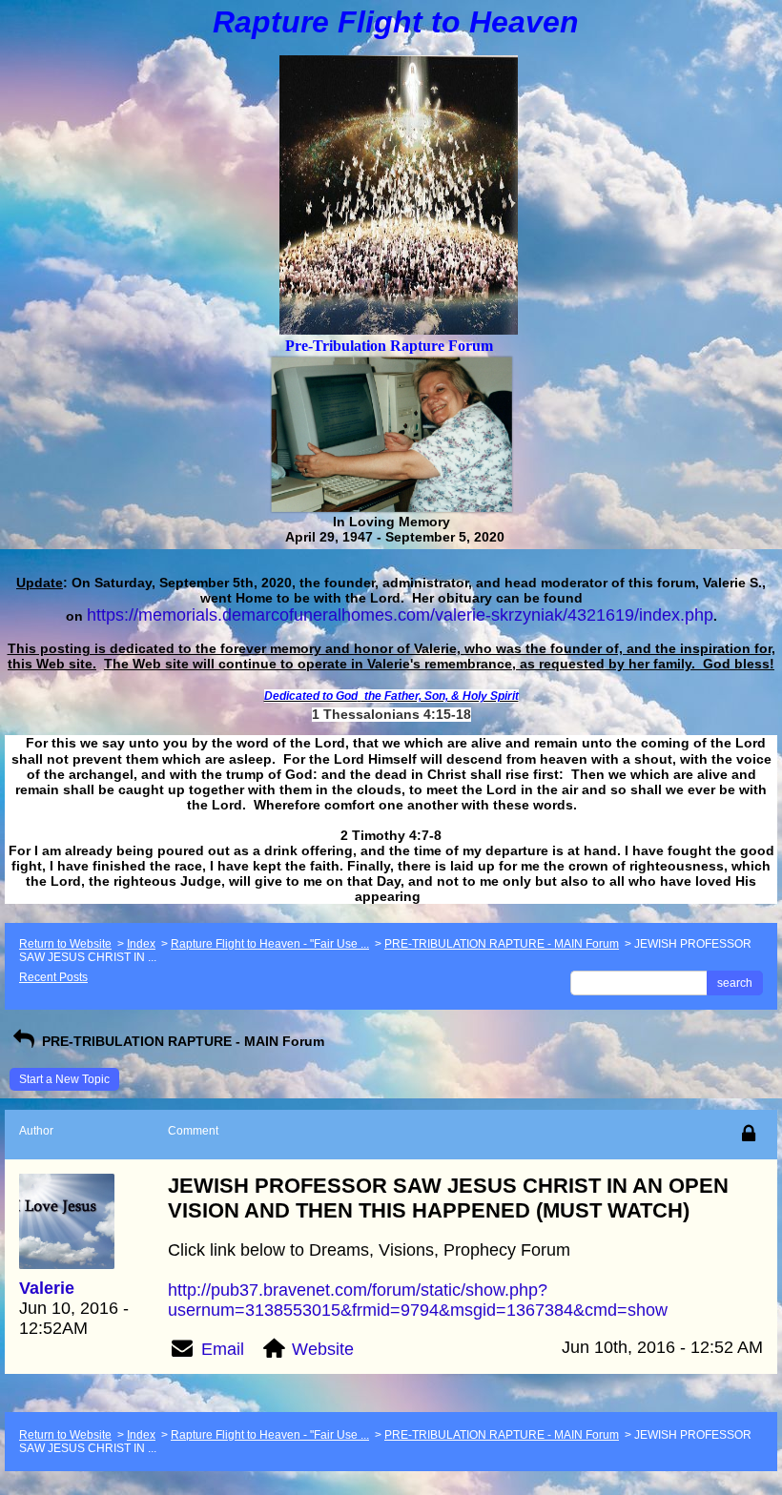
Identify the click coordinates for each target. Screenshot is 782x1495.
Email (222, 1349)
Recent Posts (53, 977)
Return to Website (65, 944)
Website (323, 1349)
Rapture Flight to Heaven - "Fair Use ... (270, 944)
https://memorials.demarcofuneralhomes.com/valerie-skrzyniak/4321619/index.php (400, 615)
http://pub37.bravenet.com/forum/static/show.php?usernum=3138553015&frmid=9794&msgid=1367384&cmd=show (418, 1300)
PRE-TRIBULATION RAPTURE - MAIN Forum (501, 944)
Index (141, 944)
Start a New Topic (64, 1079)
